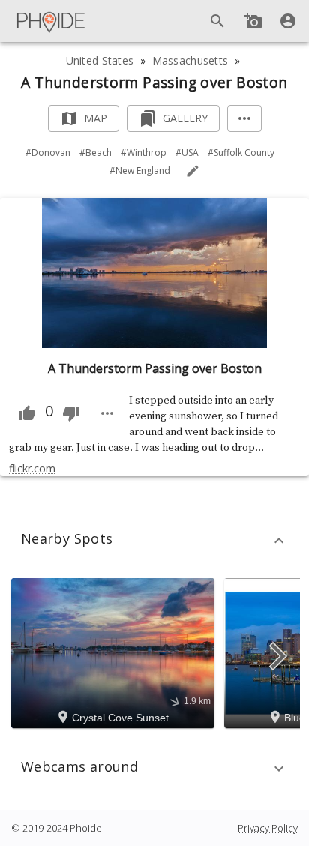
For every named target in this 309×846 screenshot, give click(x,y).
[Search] (218, 21)
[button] (154, 540)
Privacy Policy (268, 828)
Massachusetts (190, 60)
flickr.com (32, 468)
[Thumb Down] (71, 413)
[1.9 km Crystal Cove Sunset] (115, 652)
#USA (187, 152)
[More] (244, 119)
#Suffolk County (241, 152)
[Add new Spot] (254, 21)
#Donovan (48, 152)
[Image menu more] (107, 413)
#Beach (96, 152)
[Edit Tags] (192, 171)
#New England (140, 170)
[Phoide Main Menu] (52, 21)
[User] (288, 21)
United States (100, 60)
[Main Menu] (52, 21)
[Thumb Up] (27, 413)
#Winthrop (143, 152)
